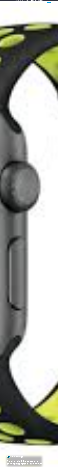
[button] (15, 458)
